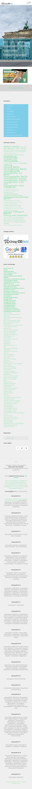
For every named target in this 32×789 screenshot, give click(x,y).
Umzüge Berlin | (9, 486)
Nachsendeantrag (9, 385)
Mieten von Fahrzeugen (11, 376)
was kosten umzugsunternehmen (13, 219)
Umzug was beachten (16, 215)
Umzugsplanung (8, 405)
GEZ (5, 346)
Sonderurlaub (8, 391)
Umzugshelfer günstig (15, 178)
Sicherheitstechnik (9, 389)
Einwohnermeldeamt (10, 332)
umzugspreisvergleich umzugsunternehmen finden (13, 194)
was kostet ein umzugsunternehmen (14, 220)
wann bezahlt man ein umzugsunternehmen (14, 217)
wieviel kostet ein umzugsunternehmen (13, 225)
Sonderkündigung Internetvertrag (14, 154)
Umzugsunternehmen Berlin (14, 135)
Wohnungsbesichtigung (10, 425)
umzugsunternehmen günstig (10, 203)
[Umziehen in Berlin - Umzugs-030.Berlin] (7, 2)
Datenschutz (7, 328)
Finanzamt (7, 340)
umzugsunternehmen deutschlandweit (13, 202)
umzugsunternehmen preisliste (11, 210)
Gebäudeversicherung (10, 345)
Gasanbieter (7, 343)
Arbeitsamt (23, 147)
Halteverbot (7, 349)
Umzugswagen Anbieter (11, 408)
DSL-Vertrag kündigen (10, 331)
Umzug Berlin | (14, 480)
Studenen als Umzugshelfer (11, 157)
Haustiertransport (9, 354)
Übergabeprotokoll (9, 399)
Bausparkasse (8, 323)
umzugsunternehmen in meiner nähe (12, 207)
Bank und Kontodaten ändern (12, 320)
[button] (28, 3)
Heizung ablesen (9, 356)
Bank (5, 148)
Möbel (5, 380)
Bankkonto (11, 148)
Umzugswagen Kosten (10, 409)
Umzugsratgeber (8, 406)
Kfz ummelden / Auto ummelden (13, 363)
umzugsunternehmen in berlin (12, 205)
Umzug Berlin (10, 111)
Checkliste (9, 106)
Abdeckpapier (8, 312)
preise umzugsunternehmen (10, 153)
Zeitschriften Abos (9, 426)
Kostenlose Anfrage (9, 366)
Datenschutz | (17, 781)
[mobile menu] (29, 2)
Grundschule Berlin (21, 150)
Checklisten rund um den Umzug (13, 325)
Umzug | (7, 480)
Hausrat (6, 352)
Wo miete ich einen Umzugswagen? (14, 423)
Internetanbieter (9, 151)
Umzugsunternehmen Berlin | (18, 482)
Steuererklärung (8, 392)
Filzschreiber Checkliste (11, 339)
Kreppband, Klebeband (10, 372)
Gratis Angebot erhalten (16, 88)
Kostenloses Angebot (10, 368)
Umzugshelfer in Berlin (15, 180)
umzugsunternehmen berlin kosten (12, 200)
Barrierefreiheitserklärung (11, 322)
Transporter (7, 395)
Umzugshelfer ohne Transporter (14, 186)
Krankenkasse (8, 369)
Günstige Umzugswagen (11, 348)
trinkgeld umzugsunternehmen (11, 163)
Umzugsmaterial (11, 132)
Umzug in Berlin (11, 116)
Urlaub (6, 414)
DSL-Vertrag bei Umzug (10, 329)
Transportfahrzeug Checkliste (12, 397)
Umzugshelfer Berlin (12, 124)
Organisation (7, 386)
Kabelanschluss (8, 362)
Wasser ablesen (8, 420)
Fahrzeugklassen (9, 336)
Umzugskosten (10, 130)
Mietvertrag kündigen (10, 379)
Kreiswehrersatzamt (9, 371)
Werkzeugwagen (8, 422)
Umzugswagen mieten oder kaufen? (14, 412)
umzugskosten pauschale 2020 (11, 189)
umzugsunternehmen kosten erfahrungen (13, 208)
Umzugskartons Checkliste (11, 402)
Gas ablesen (7, 342)
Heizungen (7, 357)
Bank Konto (7, 319)
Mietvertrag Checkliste (10, 377)
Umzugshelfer (12, 171)
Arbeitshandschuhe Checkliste (13, 317)
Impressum (7, 360)
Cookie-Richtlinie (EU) (10, 326)
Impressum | (9, 781)
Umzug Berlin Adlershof (11, 499)
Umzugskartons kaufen (10, 403)
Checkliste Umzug (9, 150)
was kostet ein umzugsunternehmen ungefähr (14, 222)
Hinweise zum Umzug (10, 359)
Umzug (8, 108)
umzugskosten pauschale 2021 (11, 190)
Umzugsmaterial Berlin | (16, 488)
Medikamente (7, 374)
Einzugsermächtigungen (11, 334)
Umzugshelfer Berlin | (12, 483)
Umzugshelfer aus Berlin (13, 173)
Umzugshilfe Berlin (11, 127)
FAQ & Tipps (7, 337)
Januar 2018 (10, 438)
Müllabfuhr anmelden (10, 383)
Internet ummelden (20, 151)
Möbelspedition (8, 382)
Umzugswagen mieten (10, 411)
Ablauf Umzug (11, 146)
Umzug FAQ (9, 114)
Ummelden (23, 163)
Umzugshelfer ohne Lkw (14, 183)
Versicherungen (8, 415)
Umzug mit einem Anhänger (12, 400)
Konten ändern (8, 365)
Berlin (17, 148)
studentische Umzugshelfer (11, 160)
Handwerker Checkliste (10, 351)
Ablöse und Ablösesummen (12, 314)
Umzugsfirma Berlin (12, 122)
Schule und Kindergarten (11, 388)
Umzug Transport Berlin (13, 119)
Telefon (6, 394)
